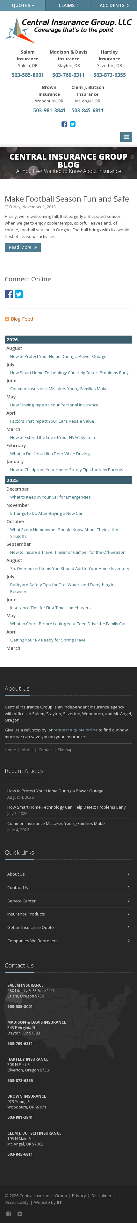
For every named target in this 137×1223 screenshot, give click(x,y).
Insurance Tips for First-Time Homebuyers (50, 608)
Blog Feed (22, 318)
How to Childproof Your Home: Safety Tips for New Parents (66, 469)
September (18, 544)
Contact (46, 749)
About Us (16, 874)
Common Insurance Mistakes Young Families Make (59, 388)
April (11, 413)
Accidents (113, 5)
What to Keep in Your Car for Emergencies (50, 497)
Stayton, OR (69, 58)
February (16, 445)
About (27, 749)
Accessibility (17, 1202)
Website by (48, 1202)
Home (10, 749)
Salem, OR (27, 58)
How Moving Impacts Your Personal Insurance (54, 405)
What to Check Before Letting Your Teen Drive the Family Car (68, 623)
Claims (67, 5)
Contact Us (17, 887)
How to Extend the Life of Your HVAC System (52, 437)
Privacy (79, 1195)
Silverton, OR (109, 58)
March (13, 429)
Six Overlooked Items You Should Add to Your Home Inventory (69, 568)
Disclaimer (101, 1195)
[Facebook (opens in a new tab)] (64, 124)
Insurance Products (26, 914)
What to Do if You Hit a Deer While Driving (50, 453)
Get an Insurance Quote (30, 927)
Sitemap (65, 749)
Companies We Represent (32, 941)
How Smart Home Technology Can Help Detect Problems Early (69, 372)
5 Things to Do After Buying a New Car (46, 513)
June (11, 380)
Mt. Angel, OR (87, 94)
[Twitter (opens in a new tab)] (73, 124)
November (17, 505)
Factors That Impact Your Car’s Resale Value (52, 421)
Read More (21, 247)
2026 (12, 339)
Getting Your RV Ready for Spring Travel (48, 640)
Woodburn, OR (49, 94)
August (14, 348)
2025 (12, 480)
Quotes (22, 5)
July (10, 364)
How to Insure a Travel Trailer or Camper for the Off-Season (68, 552)
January (15, 461)
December (17, 489)
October (15, 521)
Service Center (21, 901)
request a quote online (76, 730)
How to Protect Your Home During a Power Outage (58, 356)
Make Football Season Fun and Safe (67, 198)
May (11, 397)
